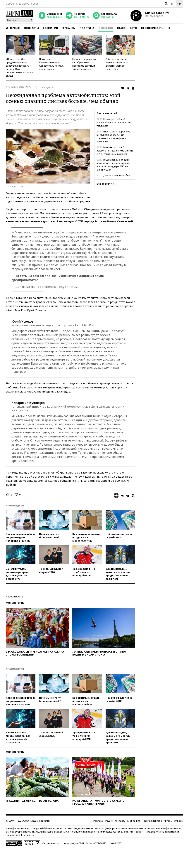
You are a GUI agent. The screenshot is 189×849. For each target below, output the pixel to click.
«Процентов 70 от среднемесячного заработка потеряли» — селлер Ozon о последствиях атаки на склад (20, 67)
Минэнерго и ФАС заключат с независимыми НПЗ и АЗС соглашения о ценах (115, 151)
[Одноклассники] (133, 88)
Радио (109, 820)
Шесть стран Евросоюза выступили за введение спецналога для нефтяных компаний (114, 136)
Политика (87, 28)
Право (121, 28)
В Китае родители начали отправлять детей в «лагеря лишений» (117, 64)
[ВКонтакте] (122, 88)
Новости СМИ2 (14, 596)
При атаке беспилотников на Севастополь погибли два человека (51, 64)
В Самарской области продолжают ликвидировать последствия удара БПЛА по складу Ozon (113, 164)
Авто (133, 28)
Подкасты (31, 28)
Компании (50, 28)
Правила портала (152, 820)
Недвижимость (152, 28)
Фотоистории (15, 602)
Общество (105, 28)
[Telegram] (128, 88)
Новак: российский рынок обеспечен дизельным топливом (114, 122)
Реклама (98, 820)
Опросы (178, 820)
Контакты (120, 820)
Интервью (13, 28)
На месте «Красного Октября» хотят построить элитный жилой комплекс (84, 64)
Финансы (68, 28)
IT (169, 28)
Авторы (168, 820)
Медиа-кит (133, 820)
